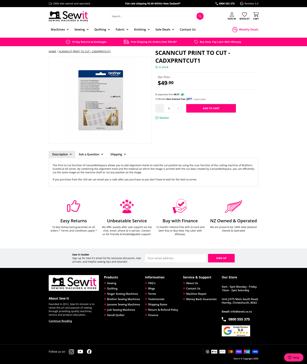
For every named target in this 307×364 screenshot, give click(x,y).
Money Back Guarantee (201, 299)
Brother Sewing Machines (123, 299)
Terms (152, 293)
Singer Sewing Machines (122, 293)
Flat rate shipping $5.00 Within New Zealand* (153, 3)
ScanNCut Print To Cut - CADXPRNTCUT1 (85, 51)
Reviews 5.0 (251, 3)
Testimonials (156, 299)
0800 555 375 (227, 3)
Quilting (112, 288)
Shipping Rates (157, 304)
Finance (153, 315)
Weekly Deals (248, 29)
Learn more (200, 99)
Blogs (151, 288)
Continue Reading (60, 321)
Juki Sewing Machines (121, 309)
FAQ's (151, 283)
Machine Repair (196, 293)
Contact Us (193, 288)
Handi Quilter (116, 315)
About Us (192, 283)
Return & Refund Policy (163, 309)
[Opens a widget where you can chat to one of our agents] (293, 357)
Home (52, 51)
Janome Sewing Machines (123, 304)
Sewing (111, 283)
